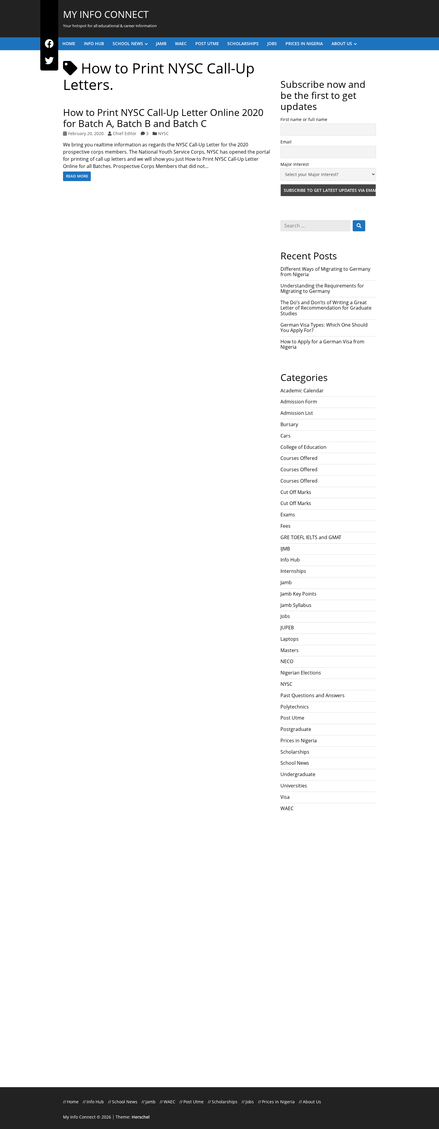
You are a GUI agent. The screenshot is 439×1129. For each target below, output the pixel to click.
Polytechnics (294, 706)
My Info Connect (106, 14)
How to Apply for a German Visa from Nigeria (322, 344)
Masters (289, 650)
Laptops (289, 639)
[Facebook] (49, 44)
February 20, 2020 (86, 133)
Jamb (161, 43)
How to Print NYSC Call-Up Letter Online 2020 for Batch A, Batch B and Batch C (163, 118)
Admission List (296, 413)
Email (285, 142)
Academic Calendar (302, 390)
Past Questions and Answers (312, 695)
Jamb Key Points (298, 593)
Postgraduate (295, 729)
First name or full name (303, 119)
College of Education (303, 447)
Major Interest (294, 164)
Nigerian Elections (300, 672)
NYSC (163, 133)
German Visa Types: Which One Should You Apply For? (324, 328)
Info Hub (94, 43)
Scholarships (243, 43)
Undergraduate (297, 774)
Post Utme (207, 43)
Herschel (141, 1117)
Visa (285, 797)
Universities (293, 785)
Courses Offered (298, 458)
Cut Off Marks (295, 492)
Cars (285, 435)
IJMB (285, 548)
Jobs (272, 43)
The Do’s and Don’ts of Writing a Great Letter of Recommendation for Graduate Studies (326, 308)
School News (128, 43)
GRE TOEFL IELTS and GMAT (310, 537)
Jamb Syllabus (295, 605)
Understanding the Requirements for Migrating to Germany (322, 288)
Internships (293, 571)
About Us (341, 43)
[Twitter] (49, 61)
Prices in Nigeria (304, 43)
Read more (77, 176)
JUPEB (287, 627)
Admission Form (298, 401)
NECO (286, 661)
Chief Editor (124, 133)
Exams (287, 514)
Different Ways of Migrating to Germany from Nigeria (325, 272)
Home (68, 43)
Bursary (289, 424)
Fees (285, 526)
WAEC (181, 43)
